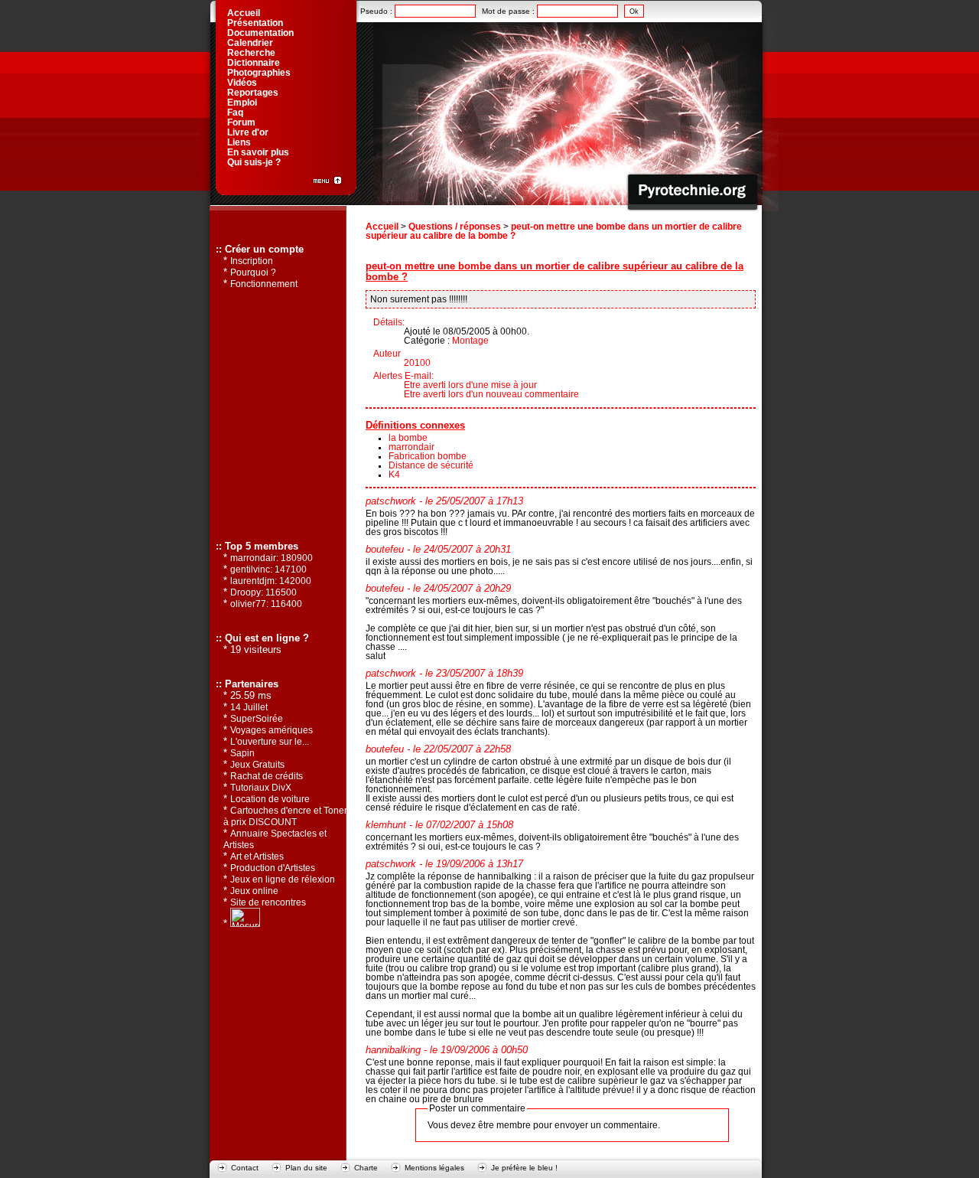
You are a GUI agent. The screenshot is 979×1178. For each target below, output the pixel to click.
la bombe (408, 437)
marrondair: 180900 (271, 558)
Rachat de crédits (266, 776)
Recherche (251, 52)
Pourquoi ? (253, 272)
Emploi (242, 102)
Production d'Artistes (272, 868)
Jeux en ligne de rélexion (282, 879)
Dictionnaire (253, 62)
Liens (239, 142)
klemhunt (386, 825)
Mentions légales (434, 1167)
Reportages (252, 92)
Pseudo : (377, 11)
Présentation (255, 23)
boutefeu (385, 549)
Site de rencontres (268, 902)
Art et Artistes (257, 856)
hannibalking (393, 1050)
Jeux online (254, 891)
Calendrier (250, 43)
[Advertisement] (277, 414)
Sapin (242, 753)
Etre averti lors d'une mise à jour (470, 385)
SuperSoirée (256, 718)
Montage (470, 340)
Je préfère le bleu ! (524, 1167)
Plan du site (306, 1167)
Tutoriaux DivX (260, 787)
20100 (417, 362)
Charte (366, 1167)
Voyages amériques (271, 730)
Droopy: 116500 (263, 592)
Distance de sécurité (431, 465)
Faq (235, 112)
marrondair (411, 447)
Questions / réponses (454, 226)
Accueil (382, 226)
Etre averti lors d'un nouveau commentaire (491, 394)
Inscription (251, 261)
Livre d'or (247, 132)
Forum (241, 122)
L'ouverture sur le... (269, 741)
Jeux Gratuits (257, 764)
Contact (245, 1167)
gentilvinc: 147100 (268, 569)
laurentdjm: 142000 (270, 581)
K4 (394, 474)
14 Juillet (249, 707)
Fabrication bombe (428, 456)
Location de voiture (270, 799)
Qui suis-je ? (254, 162)
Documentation (260, 33)
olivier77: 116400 (266, 604)
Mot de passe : (509, 11)
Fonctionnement (264, 284)
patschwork (391, 501)
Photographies (259, 72)
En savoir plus (258, 152)
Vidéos (242, 82)
